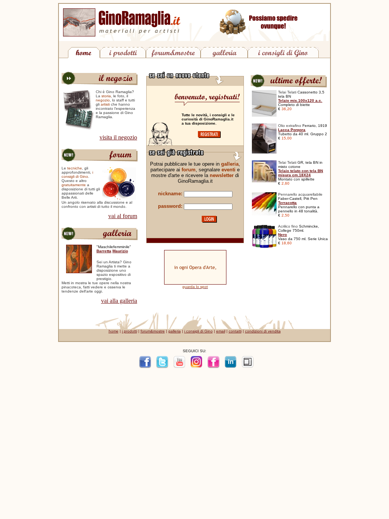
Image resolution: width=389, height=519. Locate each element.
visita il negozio (118, 137)
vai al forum (122, 216)
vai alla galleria (119, 300)
